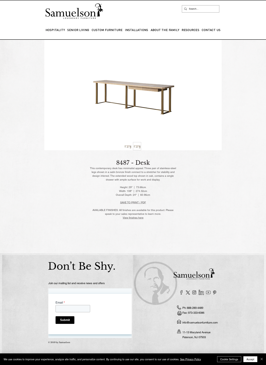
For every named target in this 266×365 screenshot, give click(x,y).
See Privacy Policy (190, 359)
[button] (136, 30)
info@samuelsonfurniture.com (200, 322)
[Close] (261, 359)
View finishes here (133, 217)
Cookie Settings (229, 359)
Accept (250, 359)
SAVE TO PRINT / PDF (133, 202)
